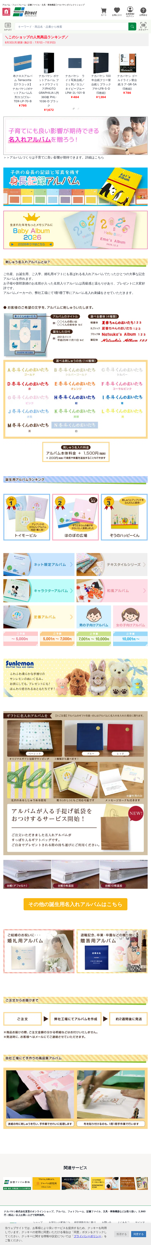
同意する (139, 1234)
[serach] (132, 26)
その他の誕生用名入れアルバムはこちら (75, 904)
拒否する (122, 1234)
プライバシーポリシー (87, 1236)
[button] (73, 108)
